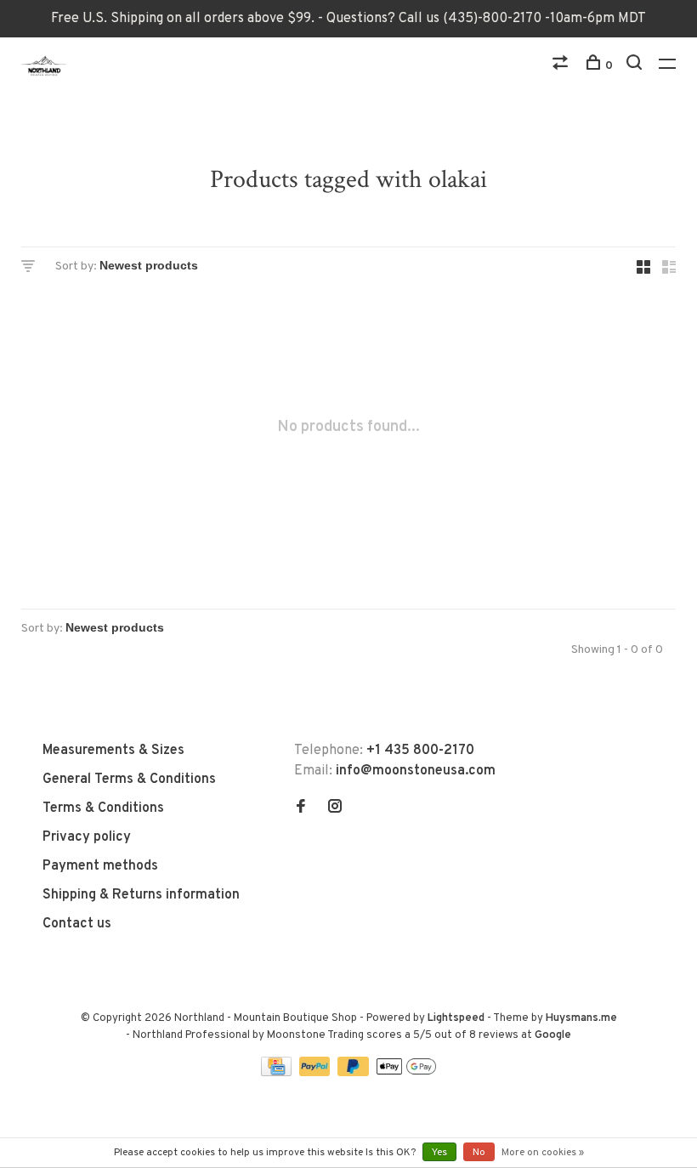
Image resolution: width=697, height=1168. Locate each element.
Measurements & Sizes (113, 750)
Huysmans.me (581, 1018)
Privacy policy (86, 837)
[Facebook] (301, 808)
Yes (439, 1152)
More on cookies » (543, 1152)
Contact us (76, 924)
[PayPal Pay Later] (354, 1072)
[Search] (636, 66)
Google (553, 1035)
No (479, 1152)
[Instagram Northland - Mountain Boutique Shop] (335, 808)
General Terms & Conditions (129, 779)
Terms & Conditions (103, 808)
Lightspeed (456, 1018)
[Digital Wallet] (406, 1072)
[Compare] (562, 66)
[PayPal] (316, 1072)
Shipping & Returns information (141, 895)
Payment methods (100, 866)
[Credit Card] (278, 1072)
